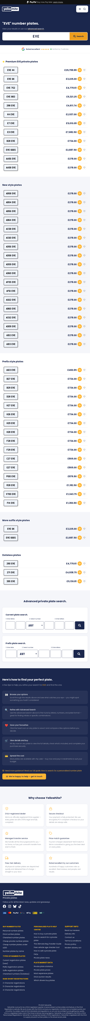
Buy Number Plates (12, 926)
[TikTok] (20, 906)
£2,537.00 (71, 114)
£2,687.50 (71, 149)
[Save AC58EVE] (84, 229)
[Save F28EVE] (84, 441)
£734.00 (72, 141)
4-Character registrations (14, 990)
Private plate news (42, 958)
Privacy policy (70, 944)
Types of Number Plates (14, 956)
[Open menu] (79, 9)
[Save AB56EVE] (84, 211)
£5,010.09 (71, 123)
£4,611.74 (71, 105)
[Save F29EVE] (84, 450)
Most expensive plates (43, 973)
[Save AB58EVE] (84, 193)
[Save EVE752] (84, 88)
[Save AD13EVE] (84, 344)
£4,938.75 (71, 572)
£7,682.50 (71, 132)
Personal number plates (13, 931)
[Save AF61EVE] (84, 291)
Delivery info (70, 934)
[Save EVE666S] (84, 150)
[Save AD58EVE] (84, 255)
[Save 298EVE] (84, 105)
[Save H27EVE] (84, 405)
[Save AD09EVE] (84, 326)
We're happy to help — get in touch (25, 776)
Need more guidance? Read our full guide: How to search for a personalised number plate (43, 770)
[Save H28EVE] (84, 432)
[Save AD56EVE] (84, 247)
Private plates (10, 897)
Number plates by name (13, 951)
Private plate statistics (43, 966)
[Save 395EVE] (84, 581)
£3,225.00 (71, 79)
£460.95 (72, 370)
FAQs (36, 954)
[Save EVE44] (84, 70)
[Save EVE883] (84, 97)
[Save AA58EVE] (84, 167)
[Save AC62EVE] (84, 317)
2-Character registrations (14, 983)
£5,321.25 (71, 96)
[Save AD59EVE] (84, 264)
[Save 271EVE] (84, 572)
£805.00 (72, 458)
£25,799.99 (70, 70)
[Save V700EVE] (84, 494)
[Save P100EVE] (84, 476)
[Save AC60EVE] (84, 238)
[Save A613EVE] (84, 370)
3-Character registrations (14, 986)
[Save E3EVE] (84, 132)
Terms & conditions (73, 941)
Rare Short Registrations (15, 979)
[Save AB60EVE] (84, 309)
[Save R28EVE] (84, 485)
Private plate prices (42, 970)
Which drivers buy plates (44, 980)
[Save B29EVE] (84, 388)
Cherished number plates (14, 937)
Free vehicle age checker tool (46, 947)
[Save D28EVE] (84, 396)
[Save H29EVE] (84, 423)
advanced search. (36, 28)
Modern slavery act (73, 947)
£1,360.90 (71, 503)
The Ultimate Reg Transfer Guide (47, 944)
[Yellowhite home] (10, 8)
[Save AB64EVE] (84, 220)
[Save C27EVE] (84, 459)
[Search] (79, 625)
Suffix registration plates (13, 970)
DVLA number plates (11, 934)
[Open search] (84, 9)
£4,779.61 (71, 87)
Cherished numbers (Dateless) (16, 974)
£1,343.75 (71, 494)
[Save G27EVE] (84, 467)
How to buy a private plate (45, 934)
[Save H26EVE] (84, 414)
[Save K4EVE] (84, 114)
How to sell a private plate (45, 951)
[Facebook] (4, 906)
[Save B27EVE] (84, 379)
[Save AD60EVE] (84, 273)
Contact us (69, 937)
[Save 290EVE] (84, 563)
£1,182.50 (72, 485)
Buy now (80, 70)
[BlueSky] (14, 906)
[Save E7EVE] (84, 123)
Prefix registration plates (13, 967)
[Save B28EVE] (84, 141)
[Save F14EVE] (84, 503)
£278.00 (72, 158)
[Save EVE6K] (84, 79)
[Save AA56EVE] (84, 159)
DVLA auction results (42, 977)
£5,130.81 (72, 581)
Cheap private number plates (15, 941)
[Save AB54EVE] (84, 202)
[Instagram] (9, 906)
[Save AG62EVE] (84, 300)
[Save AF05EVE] (84, 282)
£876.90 (72, 476)
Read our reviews (72, 930)
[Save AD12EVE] (84, 335)
